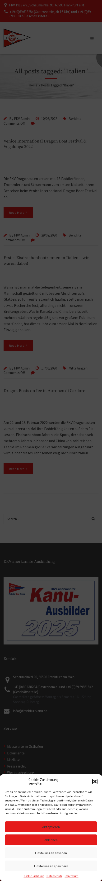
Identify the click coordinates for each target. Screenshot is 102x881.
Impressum (72, 876)
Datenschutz (54, 876)
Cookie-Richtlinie (34, 876)
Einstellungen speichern (51, 866)
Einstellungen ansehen (51, 853)
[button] (95, 781)
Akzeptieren (51, 827)
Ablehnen (51, 840)
